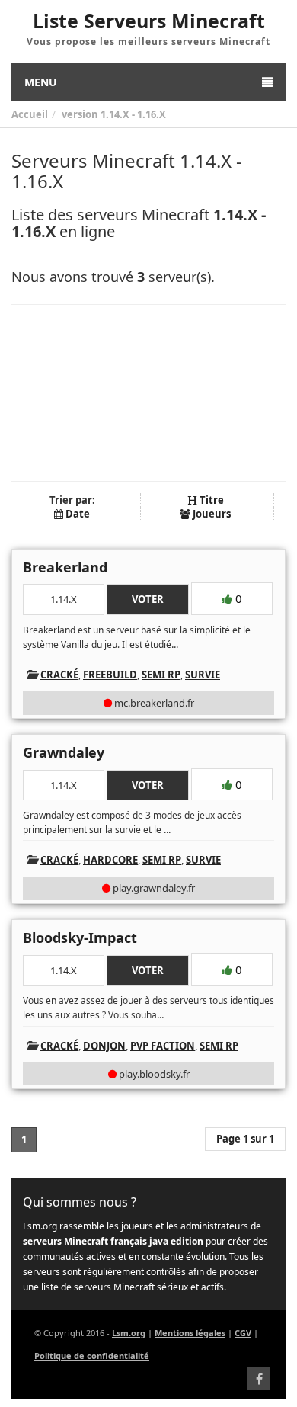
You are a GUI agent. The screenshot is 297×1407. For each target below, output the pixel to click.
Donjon (104, 1046)
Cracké (59, 674)
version (80, 114)
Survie (202, 674)
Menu (40, 82)
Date (76, 514)
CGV (243, 1332)
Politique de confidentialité (91, 1355)
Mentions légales (190, 1332)
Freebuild (110, 674)
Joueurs (210, 514)
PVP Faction (162, 1046)
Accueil (29, 114)
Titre (210, 500)
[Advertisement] (148, 393)
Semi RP (161, 674)
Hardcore (110, 860)
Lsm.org (128, 1332)
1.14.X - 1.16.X (133, 114)
